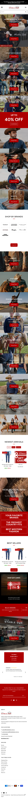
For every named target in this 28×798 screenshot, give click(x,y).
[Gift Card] (20, 457)
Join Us (2, 770)
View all (14, 245)
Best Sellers (3, 748)
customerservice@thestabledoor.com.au (10, 731)
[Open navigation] (4, 7)
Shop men (14, 140)
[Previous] (2, 2)
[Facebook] (11, 700)
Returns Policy (4, 762)
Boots (13, 447)
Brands (2, 745)
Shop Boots (14, 201)
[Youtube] (13, 700)
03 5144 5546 (5, 734)
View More (14, 638)
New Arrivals (3, 746)
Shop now (14, 24)
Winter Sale (3, 750)
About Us (3, 772)
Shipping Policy (4, 760)
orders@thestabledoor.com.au (8, 729)
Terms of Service (4, 765)
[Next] (26, 2)
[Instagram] (16, 700)
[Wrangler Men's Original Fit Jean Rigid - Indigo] (7, 457)
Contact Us (3, 767)
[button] (2, 672)
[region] (14, 672)
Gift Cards (3, 752)
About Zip (3, 769)
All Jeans (18, 447)
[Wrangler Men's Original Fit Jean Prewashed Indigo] (20, 554)
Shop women (14, 161)
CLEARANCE (14, 124)
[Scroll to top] (25, 794)
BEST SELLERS (14, 543)
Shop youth (14, 181)
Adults (9, 447)
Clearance (3, 753)
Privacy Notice (4, 763)
